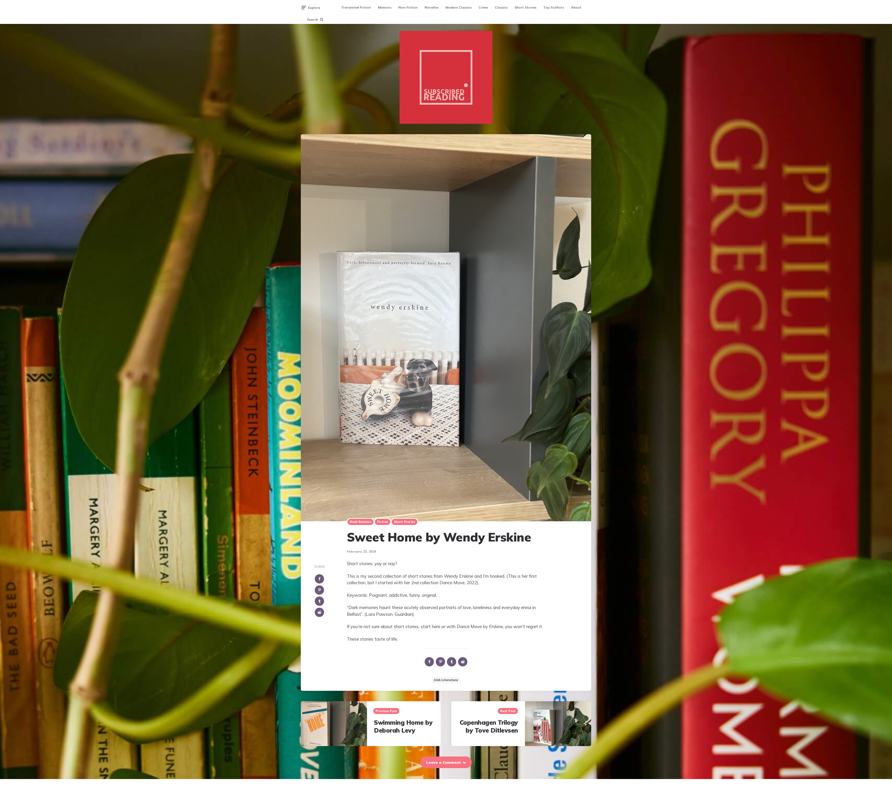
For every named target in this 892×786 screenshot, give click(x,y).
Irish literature (446, 680)
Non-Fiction (408, 7)
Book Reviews (360, 522)
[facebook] (319, 579)
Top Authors (553, 7)
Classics (501, 7)
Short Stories (525, 7)
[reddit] (319, 612)
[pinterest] (319, 590)
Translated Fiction (356, 7)
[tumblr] (319, 601)
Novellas (432, 7)
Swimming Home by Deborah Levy (403, 726)
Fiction (382, 522)
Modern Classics (459, 7)
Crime (483, 7)
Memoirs (384, 7)
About (576, 7)
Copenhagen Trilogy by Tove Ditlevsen (489, 726)
